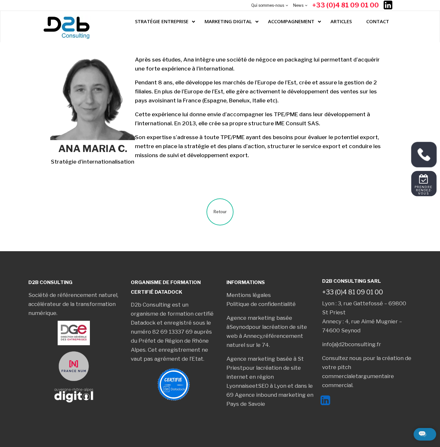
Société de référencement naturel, (73, 295)
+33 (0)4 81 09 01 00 (345, 5)
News (298, 5)
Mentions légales (248, 295)
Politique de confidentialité (261, 304)
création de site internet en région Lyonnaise (263, 377)
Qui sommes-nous (267, 5)
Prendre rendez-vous (424, 190)
